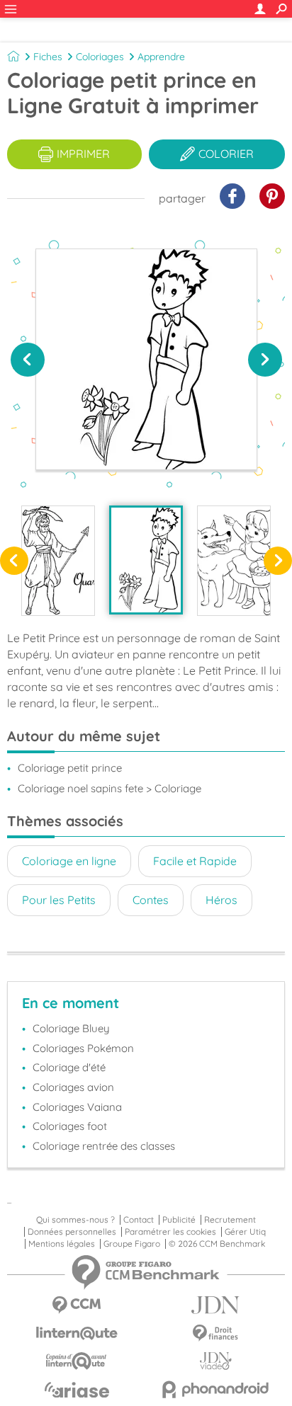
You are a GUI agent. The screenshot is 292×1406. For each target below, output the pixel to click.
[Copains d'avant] (76, 1361)
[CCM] (76, 1305)
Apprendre (161, 56)
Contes (151, 900)
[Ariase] (76, 1390)
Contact (138, 1220)
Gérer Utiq (245, 1232)
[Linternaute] (76, 1333)
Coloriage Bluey (71, 1028)
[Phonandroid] (215, 1389)
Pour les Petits (59, 900)
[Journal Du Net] (215, 1305)
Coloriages (100, 56)
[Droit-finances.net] (215, 1333)
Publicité (179, 1220)
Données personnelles (72, 1232)
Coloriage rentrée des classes (104, 1146)
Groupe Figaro (131, 1244)
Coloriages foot (70, 1126)
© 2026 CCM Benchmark (217, 1244)
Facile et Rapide (195, 861)
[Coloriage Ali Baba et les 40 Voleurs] (58, 560)
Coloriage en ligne (69, 861)
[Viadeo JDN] (215, 1361)
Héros (221, 900)
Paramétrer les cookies (170, 1232)
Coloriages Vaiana (77, 1107)
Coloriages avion (73, 1087)
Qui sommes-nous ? (75, 1220)
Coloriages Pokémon (83, 1048)
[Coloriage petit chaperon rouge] (234, 560)
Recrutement (230, 1220)
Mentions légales (61, 1244)
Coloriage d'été (69, 1067)
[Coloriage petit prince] (146, 559)
